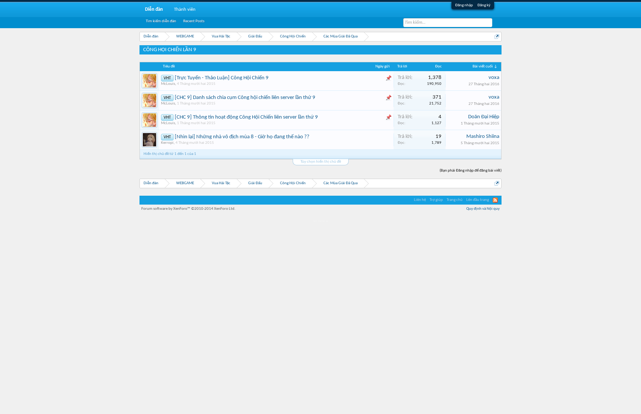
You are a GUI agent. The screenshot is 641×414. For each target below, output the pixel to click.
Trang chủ (455, 200)
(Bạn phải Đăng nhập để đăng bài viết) (471, 171)
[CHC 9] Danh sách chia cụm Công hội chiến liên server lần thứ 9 (245, 97)
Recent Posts (193, 21)
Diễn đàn (154, 9)
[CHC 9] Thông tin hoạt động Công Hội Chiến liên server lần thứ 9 (246, 117)
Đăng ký (483, 5)
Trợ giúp (436, 200)
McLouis (168, 84)
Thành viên (184, 9)
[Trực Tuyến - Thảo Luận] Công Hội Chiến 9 (222, 78)
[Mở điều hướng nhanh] (496, 36)
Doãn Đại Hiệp (483, 117)
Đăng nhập (464, 5)
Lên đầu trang (477, 200)
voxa (494, 77)
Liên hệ (420, 200)
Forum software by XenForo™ (188, 209)
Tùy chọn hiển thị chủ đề (320, 162)
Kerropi (167, 143)
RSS (495, 200)
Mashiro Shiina (482, 136)
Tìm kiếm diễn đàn (161, 21)
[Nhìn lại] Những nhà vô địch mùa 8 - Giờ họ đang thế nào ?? (242, 137)
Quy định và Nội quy (483, 209)
